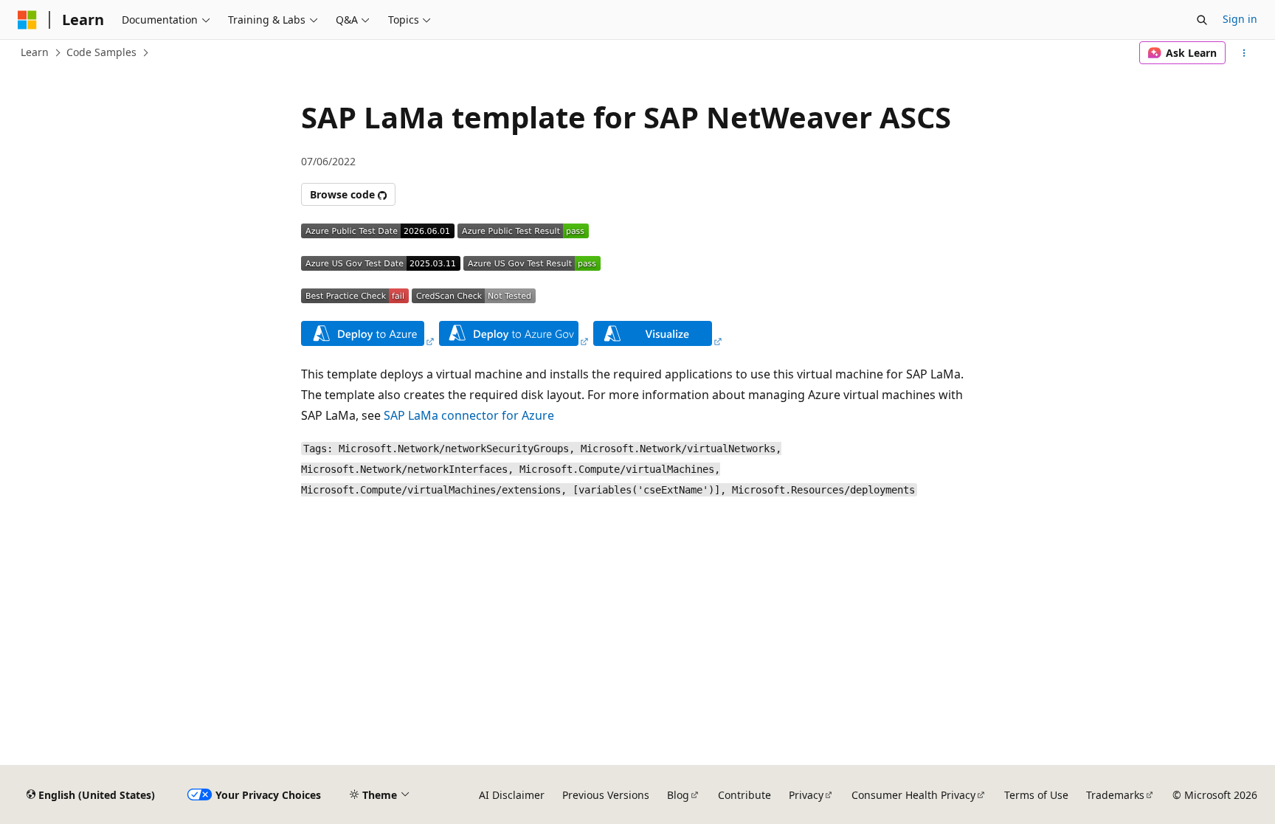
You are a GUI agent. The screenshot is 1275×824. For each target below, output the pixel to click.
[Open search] (1202, 20)
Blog (678, 795)
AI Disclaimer (512, 795)
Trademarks (1115, 795)
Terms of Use (1036, 795)
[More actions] (1244, 53)
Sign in (1240, 19)
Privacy (806, 795)
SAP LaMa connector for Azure (469, 415)
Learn (35, 52)
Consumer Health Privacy (913, 795)
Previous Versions (605, 795)
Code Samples (101, 52)
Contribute (744, 795)
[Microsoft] (27, 20)
